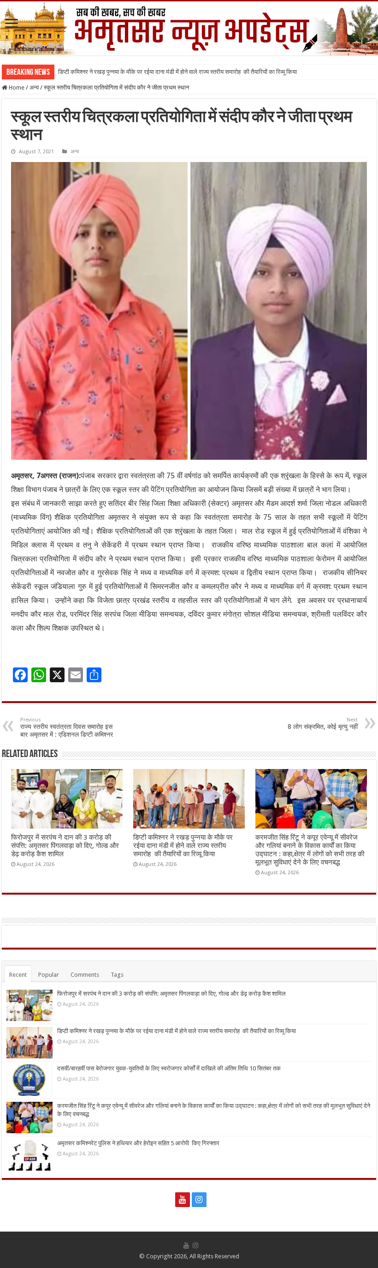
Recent (18, 974)
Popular (48, 974)
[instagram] (199, 1199)
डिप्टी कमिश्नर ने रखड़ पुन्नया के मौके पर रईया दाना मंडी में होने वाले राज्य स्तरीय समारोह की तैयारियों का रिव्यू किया (177, 71)
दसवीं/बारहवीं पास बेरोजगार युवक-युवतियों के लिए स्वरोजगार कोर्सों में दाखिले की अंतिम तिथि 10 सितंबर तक (169, 1068)
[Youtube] (182, 1199)
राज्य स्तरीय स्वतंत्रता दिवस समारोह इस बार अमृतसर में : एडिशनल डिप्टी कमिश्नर (66, 727)
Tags (117, 974)
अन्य (34, 87)
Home (15, 87)
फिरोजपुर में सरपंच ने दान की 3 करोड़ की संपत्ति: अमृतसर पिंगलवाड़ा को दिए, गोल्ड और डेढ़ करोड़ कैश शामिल (65, 845)
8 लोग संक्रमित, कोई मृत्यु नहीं (323, 723)
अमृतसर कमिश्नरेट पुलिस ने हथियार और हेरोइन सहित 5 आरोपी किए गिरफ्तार (138, 1143)
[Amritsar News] (189, 28)
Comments (85, 974)
